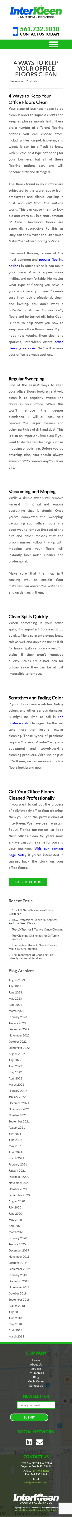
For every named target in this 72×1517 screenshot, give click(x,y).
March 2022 (16, 1084)
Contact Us (36, 1385)
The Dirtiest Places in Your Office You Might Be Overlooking (33, 946)
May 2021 (15, 1146)
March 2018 (16, 1336)
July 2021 (15, 1134)
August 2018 (17, 1306)
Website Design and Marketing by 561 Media (36, 1510)
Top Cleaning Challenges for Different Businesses (34, 937)
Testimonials (36, 1373)
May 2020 (15, 1220)
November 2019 (19, 1256)
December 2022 (19, 1029)
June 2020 (15, 1213)
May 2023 (15, 998)
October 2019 (18, 1263)
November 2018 (19, 1287)
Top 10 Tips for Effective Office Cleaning (37, 929)
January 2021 (17, 1170)
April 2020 (15, 1226)
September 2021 (19, 1121)
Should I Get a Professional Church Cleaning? (32, 912)
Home (36, 1360)
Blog (36, 1377)
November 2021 (19, 1109)
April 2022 (15, 1078)
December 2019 (19, 1250)
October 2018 (18, 1293)
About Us (36, 1364)
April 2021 (15, 1152)
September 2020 (19, 1195)
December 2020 (19, 1177)
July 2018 (15, 1312)
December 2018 (19, 1281)
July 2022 (15, 1060)
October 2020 (18, 1189)
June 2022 (15, 1066)
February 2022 (18, 1091)
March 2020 (16, 1232)
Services (36, 1369)
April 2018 (15, 1330)
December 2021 (19, 1103)
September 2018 (19, 1299)
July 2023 (15, 986)
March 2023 (16, 1011)
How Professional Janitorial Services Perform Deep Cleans (33, 921)
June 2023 (15, 992)
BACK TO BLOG (26, 882)
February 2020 (18, 1238)
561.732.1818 (40, 29)
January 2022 (17, 1097)
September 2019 (19, 1269)
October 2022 (18, 1041)
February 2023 (18, 1017)
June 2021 (15, 1140)
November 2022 (19, 1035)
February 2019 (18, 1275)
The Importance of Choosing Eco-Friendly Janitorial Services (31, 956)
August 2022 (17, 1054)
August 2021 (17, 1127)
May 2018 (15, 1324)
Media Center (36, 1381)
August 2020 (17, 1201)
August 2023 (17, 980)
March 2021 (16, 1158)
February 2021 (18, 1164)
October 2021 (18, 1115)
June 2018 (15, 1318)
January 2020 (17, 1244)
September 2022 (19, 1048)
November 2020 (19, 1183)
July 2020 (15, 1207)
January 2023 (17, 1023)
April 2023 (15, 1005)
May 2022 (15, 1072)
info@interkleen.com (36, 1482)
